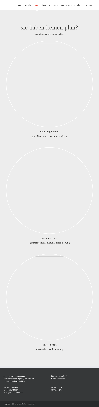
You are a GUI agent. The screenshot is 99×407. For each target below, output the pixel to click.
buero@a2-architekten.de (13, 392)
